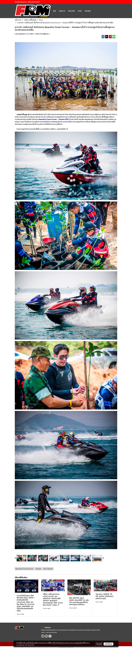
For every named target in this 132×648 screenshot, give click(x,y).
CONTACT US (62, 11)
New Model (88, 11)
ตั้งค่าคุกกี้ (99, 644)
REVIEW (80, 11)
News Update (71, 11)
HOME (54, 11)
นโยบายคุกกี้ (31, 645)
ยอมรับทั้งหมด (108, 644)
